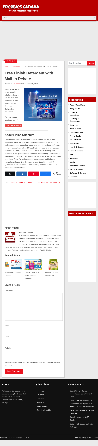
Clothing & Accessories (75, 120)
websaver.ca (55, 182)
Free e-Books (75, 136)
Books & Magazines (74, 113)
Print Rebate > (13, 125)
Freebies (40, 391)
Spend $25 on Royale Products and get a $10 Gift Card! (81, 394)
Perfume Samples (77, 166)
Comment (9, 291)
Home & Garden (76, 151)
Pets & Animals (76, 169)
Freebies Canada (7, 437)
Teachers (74, 177)
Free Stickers (75, 140)
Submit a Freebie (44, 410)
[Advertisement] (49, 40)
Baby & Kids (75, 109)
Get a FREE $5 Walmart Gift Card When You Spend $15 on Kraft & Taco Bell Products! (82, 404)
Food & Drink (75, 129)
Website (8, 348)
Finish (30, 182)
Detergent (23, 182)
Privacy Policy (80, 437)
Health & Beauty (77, 147)
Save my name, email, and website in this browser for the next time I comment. (32, 363)
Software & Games (78, 173)
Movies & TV (75, 158)
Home (7, 67)
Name (7, 325)
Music (72, 162)
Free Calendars (76, 132)
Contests (40, 399)
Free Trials (74, 143)
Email (7, 337)
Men (71, 154)
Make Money (42, 406)
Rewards (40, 402)
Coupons (16, 67)
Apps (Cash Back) (77, 105)
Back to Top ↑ (92, 437)
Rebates (44, 182)
